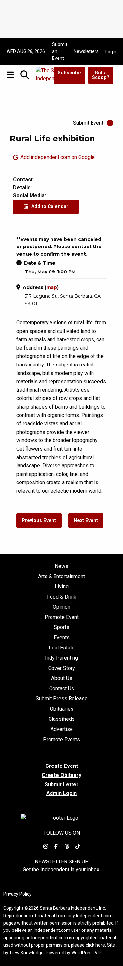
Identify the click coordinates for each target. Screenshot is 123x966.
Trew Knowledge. (27, 952)
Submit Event (88, 123)
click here (95, 945)
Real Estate (62, 647)
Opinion (61, 607)
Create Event (61, 766)
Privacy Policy (17, 894)
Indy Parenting (61, 658)
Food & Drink (61, 597)
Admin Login (61, 793)
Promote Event (62, 617)
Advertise (62, 729)
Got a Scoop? (100, 75)
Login (110, 51)
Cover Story (61, 668)
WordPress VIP (86, 952)
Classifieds (62, 719)
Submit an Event (59, 51)
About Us (61, 678)
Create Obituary (61, 775)
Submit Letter (62, 784)
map (51, 287)
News (61, 566)
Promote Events (61, 739)
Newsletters (86, 51)
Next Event (86, 520)
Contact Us (61, 688)
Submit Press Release (62, 698)
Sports (61, 627)
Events (62, 637)
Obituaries (61, 709)
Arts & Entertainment (61, 576)
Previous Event (39, 520)
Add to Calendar (49, 206)
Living (62, 586)
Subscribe (69, 73)
